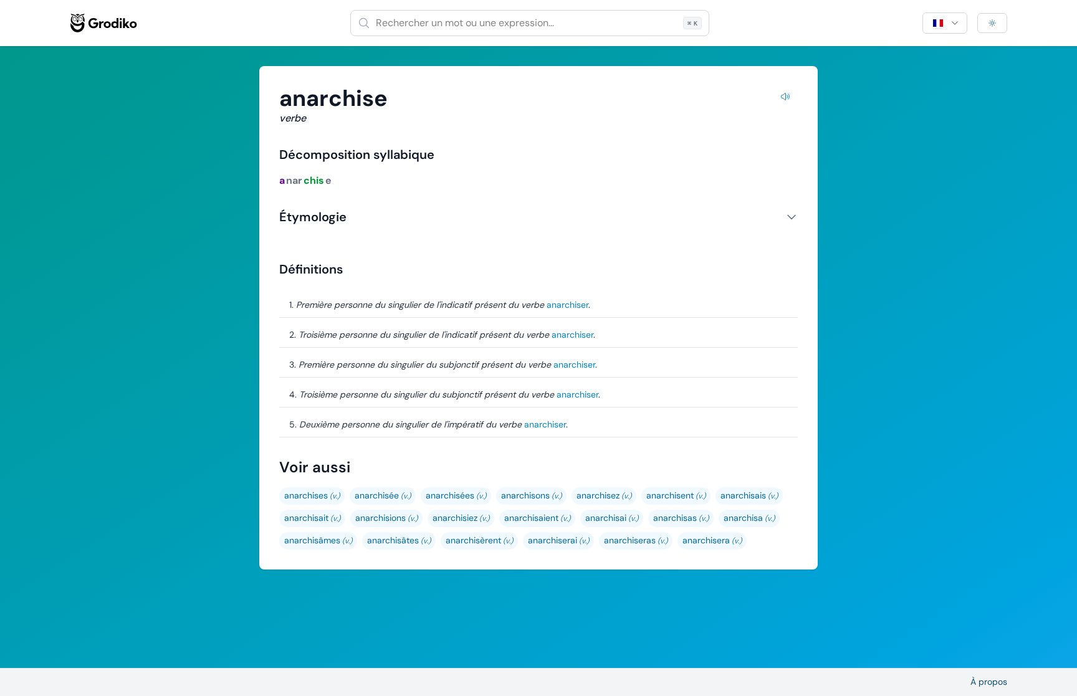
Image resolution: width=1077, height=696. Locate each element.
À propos (988, 681)
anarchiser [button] (567, 304)
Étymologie (313, 217)
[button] (312, 496)
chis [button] (314, 180)
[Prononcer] (785, 98)
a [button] (282, 180)
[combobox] (529, 23)
